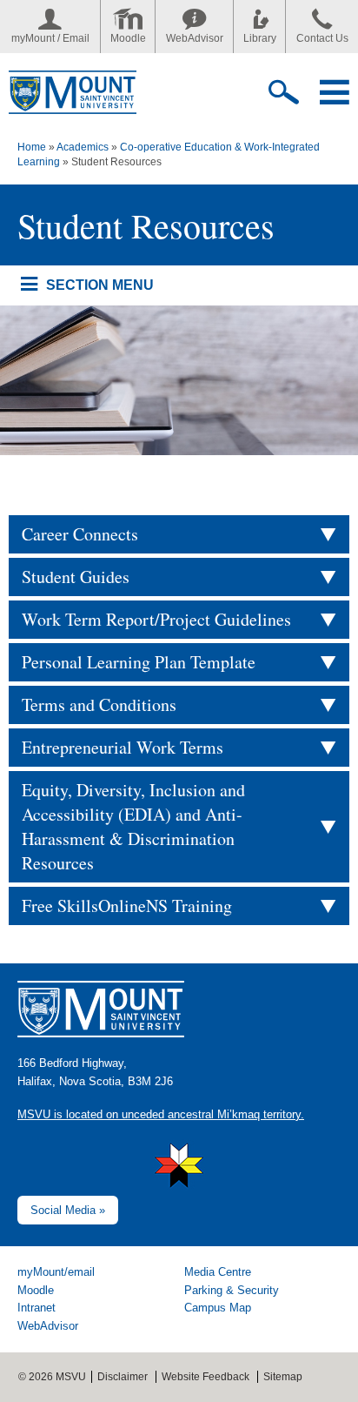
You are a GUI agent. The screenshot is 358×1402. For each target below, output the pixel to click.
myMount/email (56, 1271)
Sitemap (282, 1377)
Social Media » (67, 1210)
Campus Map (217, 1307)
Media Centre (217, 1271)
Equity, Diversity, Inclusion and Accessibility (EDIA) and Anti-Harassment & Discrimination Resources (133, 826)
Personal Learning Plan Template (138, 662)
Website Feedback (205, 1377)
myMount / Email (50, 38)
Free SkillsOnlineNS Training (127, 905)
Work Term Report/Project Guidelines (156, 619)
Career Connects (80, 534)
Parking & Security (231, 1290)
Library (259, 38)
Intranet (36, 1307)
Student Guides (75, 576)
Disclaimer (122, 1377)
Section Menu (99, 284)
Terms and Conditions (99, 704)
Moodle (128, 38)
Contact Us (322, 38)
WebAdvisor (194, 38)
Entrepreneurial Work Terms (122, 747)
